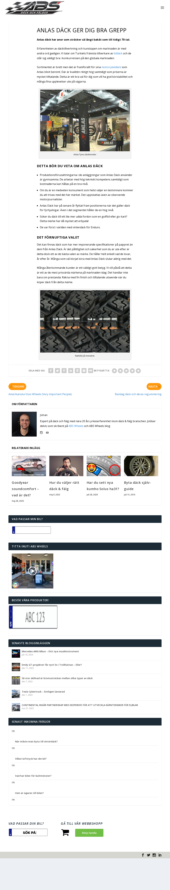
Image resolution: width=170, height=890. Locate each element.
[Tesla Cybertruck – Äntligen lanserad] (16, 694)
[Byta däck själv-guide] (141, 466)
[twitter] (148, 855)
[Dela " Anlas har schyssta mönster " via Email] (84, 370)
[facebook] (143, 855)
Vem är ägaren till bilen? (29, 793)
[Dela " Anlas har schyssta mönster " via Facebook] (50, 370)
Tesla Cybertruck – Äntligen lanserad (43, 691)
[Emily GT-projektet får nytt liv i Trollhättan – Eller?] (16, 667)
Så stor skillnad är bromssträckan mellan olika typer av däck (57, 678)
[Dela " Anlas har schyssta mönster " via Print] (90, 370)
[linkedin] (160, 855)
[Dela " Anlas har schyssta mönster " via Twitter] (57, 370)
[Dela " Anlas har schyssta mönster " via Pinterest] (64, 370)
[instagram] (154, 855)
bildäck (118, 53)
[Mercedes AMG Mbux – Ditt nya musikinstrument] (16, 653)
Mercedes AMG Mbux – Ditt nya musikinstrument (50, 651)
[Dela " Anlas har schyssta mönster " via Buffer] (77, 370)
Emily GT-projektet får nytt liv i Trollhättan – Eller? (52, 664)
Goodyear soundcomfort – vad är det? (25, 488)
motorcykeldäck (111, 67)
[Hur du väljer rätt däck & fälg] (66, 466)
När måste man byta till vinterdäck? (36, 741)
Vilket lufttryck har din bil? (30, 758)
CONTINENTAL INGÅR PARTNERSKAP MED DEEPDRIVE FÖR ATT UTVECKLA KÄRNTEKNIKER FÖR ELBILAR (80, 705)
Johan (44, 415)
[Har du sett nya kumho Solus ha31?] (104, 466)
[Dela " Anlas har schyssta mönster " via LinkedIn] (70, 370)
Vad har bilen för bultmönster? (33, 775)
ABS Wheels (76, 426)
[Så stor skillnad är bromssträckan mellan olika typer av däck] (16, 680)
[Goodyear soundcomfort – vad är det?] (29, 466)
